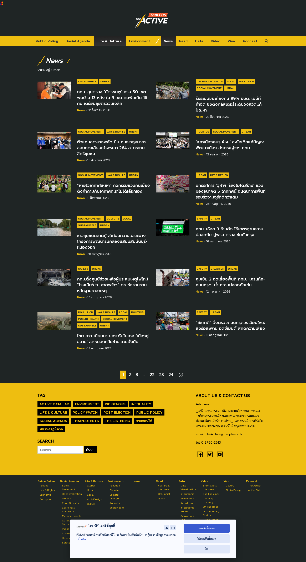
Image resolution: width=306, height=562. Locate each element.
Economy (45, 494)
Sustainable (87, 225)
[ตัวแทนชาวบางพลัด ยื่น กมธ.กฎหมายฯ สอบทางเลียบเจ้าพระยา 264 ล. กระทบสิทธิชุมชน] (54, 139)
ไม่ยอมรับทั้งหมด (206, 538)
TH (173, 528)
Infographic (187, 493)
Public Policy (47, 41)
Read (183, 41)
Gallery (230, 485)
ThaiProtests (86, 421)
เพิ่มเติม (81, 539)
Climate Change (114, 496)
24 (171, 375)
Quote (161, 498)
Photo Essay (233, 490)
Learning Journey (208, 500)
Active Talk (254, 490)
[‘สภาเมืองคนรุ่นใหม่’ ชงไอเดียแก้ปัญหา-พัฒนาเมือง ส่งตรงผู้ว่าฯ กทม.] (172, 139)
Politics (203, 131)
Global (91, 485)
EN (166, 528)
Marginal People (72, 515)
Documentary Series (211, 513)
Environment (139, 41)
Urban (104, 81)
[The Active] (151, 20)
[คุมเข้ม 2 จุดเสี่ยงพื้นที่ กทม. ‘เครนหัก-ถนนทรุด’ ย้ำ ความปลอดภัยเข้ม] (172, 276)
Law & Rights (87, 81)
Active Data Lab (54, 404)
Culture (113, 218)
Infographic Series (187, 509)
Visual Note (187, 498)
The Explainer (211, 493)
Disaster (217, 268)
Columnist (164, 493)
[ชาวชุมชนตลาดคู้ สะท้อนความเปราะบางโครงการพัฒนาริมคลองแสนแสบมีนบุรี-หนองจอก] (54, 226)
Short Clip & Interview (210, 487)
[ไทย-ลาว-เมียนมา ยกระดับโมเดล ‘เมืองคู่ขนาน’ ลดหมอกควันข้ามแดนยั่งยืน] (54, 320)
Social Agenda (78, 41)
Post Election (117, 412)
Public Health (88, 318)
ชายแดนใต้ (144, 421)
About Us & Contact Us (223, 395)
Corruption (46, 499)
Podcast (250, 41)
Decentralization (210, 81)
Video (215, 41)
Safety (202, 218)
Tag (41, 395)
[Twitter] (210, 454)
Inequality (141, 404)
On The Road (211, 506)
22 (152, 375)
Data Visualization (188, 487)
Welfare (66, 498)
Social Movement (209, 88)
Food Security (70, 503)
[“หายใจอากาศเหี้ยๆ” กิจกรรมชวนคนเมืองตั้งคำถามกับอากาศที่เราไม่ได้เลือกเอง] (54, 183)
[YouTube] (220, 454)
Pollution (246, 81)
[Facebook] (200, 454)
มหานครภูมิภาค (51, 429)
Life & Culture (109, 41)
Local (231, 81)
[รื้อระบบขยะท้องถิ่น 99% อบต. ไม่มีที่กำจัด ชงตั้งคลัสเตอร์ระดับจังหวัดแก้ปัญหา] (172, 89)
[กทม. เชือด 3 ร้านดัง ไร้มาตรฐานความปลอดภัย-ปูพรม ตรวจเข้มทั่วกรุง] (172, 226)
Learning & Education (68, 509)
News (168, 41)
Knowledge (187, 503)
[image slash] (157, 41)
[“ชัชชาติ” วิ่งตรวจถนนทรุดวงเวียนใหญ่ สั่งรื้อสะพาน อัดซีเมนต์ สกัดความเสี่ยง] (172, 320)
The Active (254, 485)
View (231, 41)
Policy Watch (85, 412)
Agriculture (115, 503)
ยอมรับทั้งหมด (207, 528)
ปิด (206, 549)
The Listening (117, 421)
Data (199, 41)
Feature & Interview (164, 487)
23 (161, 375)
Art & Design (219, 175)
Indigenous (115, 404)
